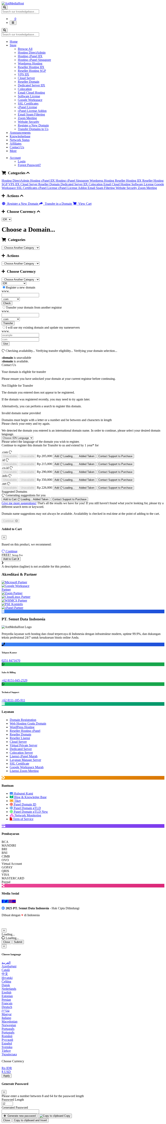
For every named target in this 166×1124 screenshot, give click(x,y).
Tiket (17, 800)
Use (5, 343)
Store (13, 45)
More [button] (13, 151)
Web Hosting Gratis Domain (28, 723)
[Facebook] (3, 901)
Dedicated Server (21, 749)
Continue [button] (11, 551)
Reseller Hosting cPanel (25, 730)
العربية (6, 962)
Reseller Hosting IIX (31, 67)
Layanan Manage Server (25, 760)
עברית (6, 1010)
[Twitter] (6, 901)
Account (15, 157)
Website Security (28, 121)
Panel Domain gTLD (27, 808)
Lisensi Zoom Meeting (24, 771)
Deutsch (7, 1007)
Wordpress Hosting (30, 63)
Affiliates (15, 143)
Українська (9, 1054)
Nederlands (9, 988)
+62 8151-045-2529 (14, 680)
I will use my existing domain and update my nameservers (43, 327)
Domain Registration (23, 720)
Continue (9, 520)
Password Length (13, 1099)
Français (7, 1003)
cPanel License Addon (32, 111)
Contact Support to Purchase (115, 456)
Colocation (25, 89)
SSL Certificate (19, 763)
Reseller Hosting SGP (32, 70)
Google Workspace (30, 100)
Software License (29, 96)
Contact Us (17, 147)
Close (6, 942)
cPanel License (27, 107)
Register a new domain (20, 287)
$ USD (6, 1071)
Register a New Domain (33, 125)
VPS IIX (23, 74)
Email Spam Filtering (31, 114)
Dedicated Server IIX (31, 85)
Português (8, 1029)
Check (7, 303)
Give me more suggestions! (19, 503)
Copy (66, 1115)
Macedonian (9, 1021)
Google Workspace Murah (27, 767)
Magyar (7, 1014)
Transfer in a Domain (58, 203)
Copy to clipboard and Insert (30, 1120)
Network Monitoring (27, 815)
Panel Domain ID (24, 804)
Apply (6, 1075)
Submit (18, 942)
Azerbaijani (9, 966)
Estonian (7, 996)
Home (14, 41)
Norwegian (9, 1025)
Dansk (6, 985)
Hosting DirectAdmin (32, 52)
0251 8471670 (11, 660)
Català (6, 970)
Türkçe (6, 1050)
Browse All (25, 49)
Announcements (20, 132)
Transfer (8, 323)
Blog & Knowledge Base (30, 797)
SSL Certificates (28, 103)
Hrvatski (7, 978)
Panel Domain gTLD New (30, 811)
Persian (6, 999)
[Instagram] (10, 901)
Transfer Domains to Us (33, 129)
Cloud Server (26, 78)
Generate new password (21, 1115)
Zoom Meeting (27, 118)
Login (22, 161)
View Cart (84, 203)
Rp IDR (7, 1068)
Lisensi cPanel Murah (23, 756)
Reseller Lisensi (20, 738)
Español (7, 1043)
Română (7, 1036)
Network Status (20, 140)
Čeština (6, 981)
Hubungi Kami (23, 793)
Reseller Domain (28, 81)
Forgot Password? (29, 165)
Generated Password (15, 1107)
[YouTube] (14, 901)
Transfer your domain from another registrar (34, 307)
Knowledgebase (20, 136)
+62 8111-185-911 (13, 700)
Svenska (7, 1047)
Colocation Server (21, 752)
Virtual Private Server (23, 745)
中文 (5, 973)
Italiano (6, 1018)
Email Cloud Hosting (31, 92)
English (6, 992)
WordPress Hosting (22, 727)
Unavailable (10, 456)
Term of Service (22, 819)
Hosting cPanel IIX (30, 56)
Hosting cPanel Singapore (34, 60)
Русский (7, 1039)
